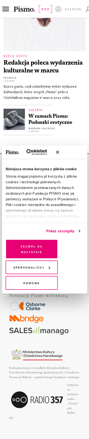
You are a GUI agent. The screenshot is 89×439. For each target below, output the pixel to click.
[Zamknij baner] (70, 152)
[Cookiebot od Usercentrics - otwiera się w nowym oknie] (33, 152)
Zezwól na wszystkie (32, 249)
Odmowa (31, 283)
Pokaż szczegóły (60, 231)
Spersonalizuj (28, 267)
